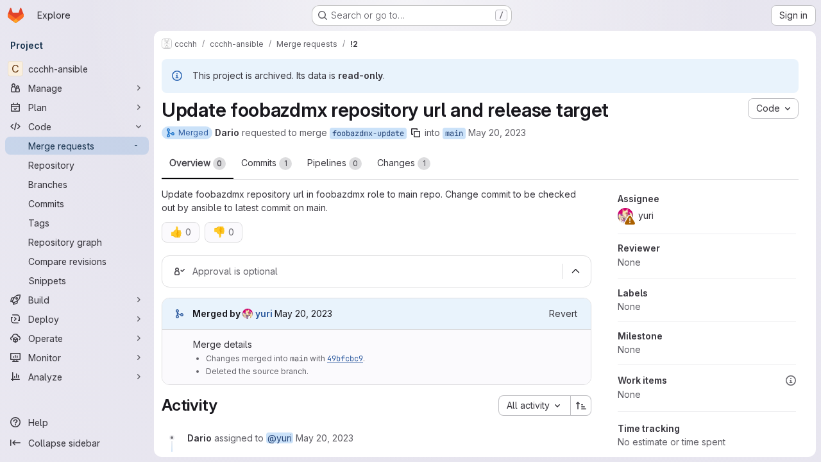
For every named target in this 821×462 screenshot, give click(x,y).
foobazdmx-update (368, 133)
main (454, 133)
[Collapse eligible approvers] (575, 271)
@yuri (279, 437)
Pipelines (332, 162)
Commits (264, 162)
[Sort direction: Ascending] (581, 405)
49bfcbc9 (345, 359)
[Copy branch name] (415, 133)
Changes (401, 162)
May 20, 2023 (497, 132)
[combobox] (534, 405)
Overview (195, 162)
